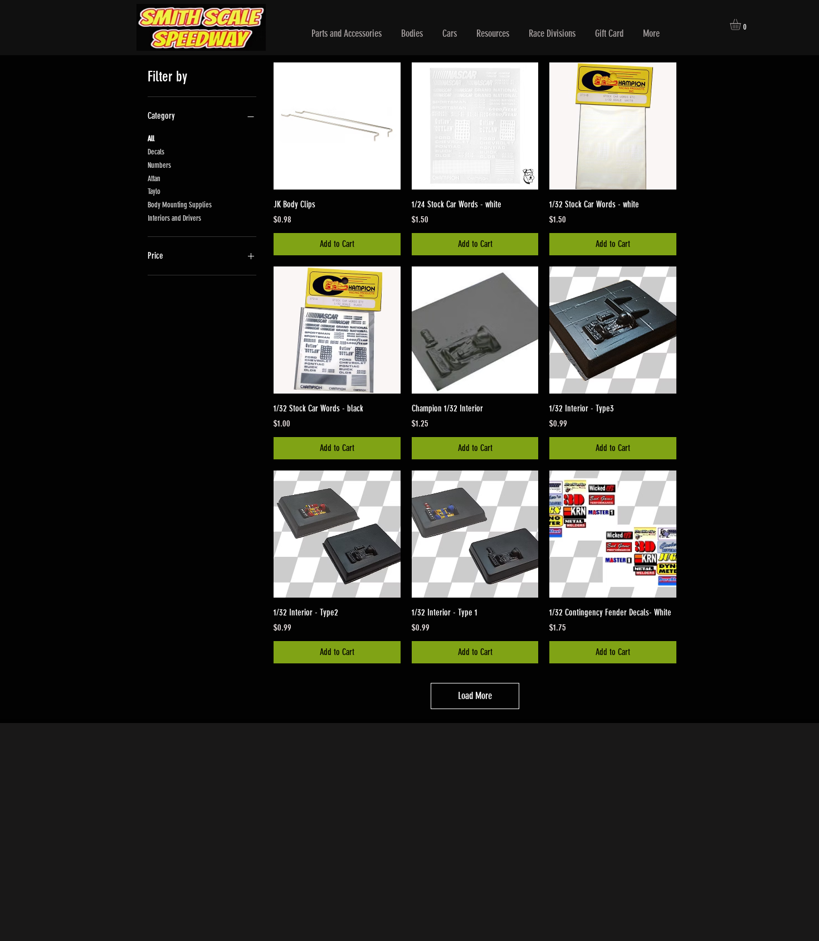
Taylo (154, 191)
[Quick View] (337, 126)
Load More (475, 696)
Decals (156, 152)
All (151, 138)
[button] (346, 33)
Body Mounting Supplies (180, 205)
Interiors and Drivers (174, 218)
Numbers (159, 165)
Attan (154, 178)
